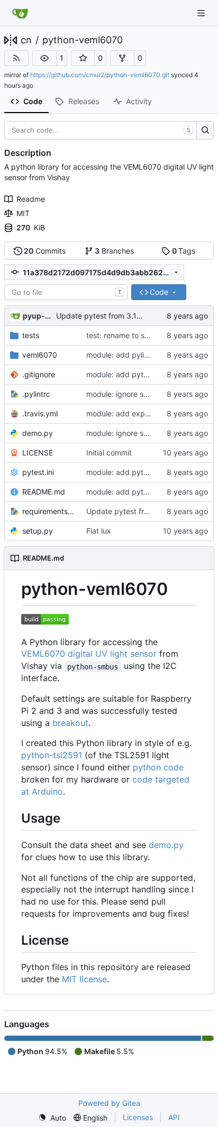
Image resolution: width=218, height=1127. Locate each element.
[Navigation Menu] (202, 13)
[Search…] (205, 130)
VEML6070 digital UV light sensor (89, 653)
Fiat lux (98, 530)
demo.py (37, 433)
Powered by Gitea (109, 1102)
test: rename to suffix (123, 335)
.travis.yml (40, 413)
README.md (43, 491)
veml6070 (39, 354)
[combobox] (66, 292)
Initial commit (109, 452)
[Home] (20, 13)
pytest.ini (38, 472)
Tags (184, 250)
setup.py (37, 530)
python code (158, 767)
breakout (70, 723)
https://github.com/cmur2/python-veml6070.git (99, 75)
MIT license (84, 979)
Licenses (138, 1117)
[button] (44, 58)
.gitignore (38, 374)
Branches (114, 250)
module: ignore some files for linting (147, 393)
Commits (45, 250)
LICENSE (37, 452)
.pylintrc (36, 393)
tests (30, 335)
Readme (30, 198)
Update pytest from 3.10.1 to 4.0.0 (116, 315)
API (174, 1117)
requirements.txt (49, 511)
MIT (23, 213)
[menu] (52, 1117)
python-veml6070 (82, 40)
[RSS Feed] (16, 58)
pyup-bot (37, 315)
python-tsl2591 (51, 755)
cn (26, 40)
